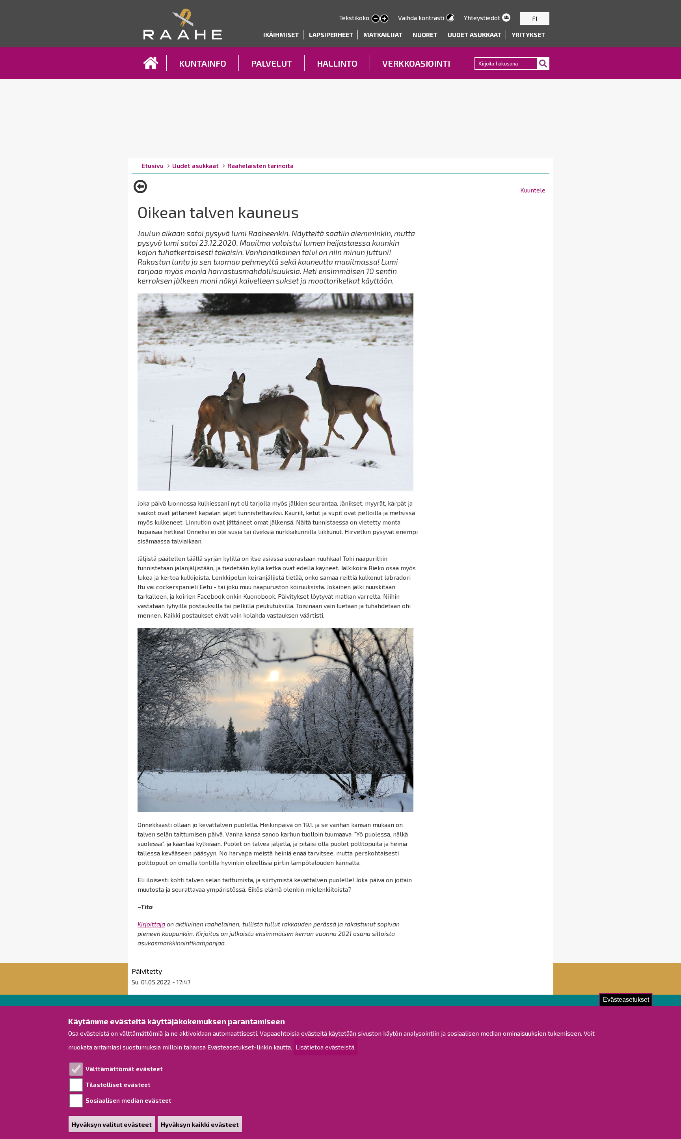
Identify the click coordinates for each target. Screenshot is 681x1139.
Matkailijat (383, 34)
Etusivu (151, 63)
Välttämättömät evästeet (124, 1068)
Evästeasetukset (626, 999)
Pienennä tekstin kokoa (375, 19)
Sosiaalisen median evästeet (128, 1100)
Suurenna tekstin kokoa (384, 19)
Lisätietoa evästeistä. (325, 1047)
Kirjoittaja (151, 924)
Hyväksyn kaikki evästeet (200, 1124)
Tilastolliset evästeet (118, 1084)
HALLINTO (337, 63)
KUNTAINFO (202, 63)
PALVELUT (271, 63)
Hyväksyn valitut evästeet (112, 1124)
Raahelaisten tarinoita (260, 165)
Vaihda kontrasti (421, 17)
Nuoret (425, 34)
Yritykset (528, 34)
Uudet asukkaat (475, 34)
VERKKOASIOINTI (416, 63)
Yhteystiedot (482, 17)
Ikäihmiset (281, 34)
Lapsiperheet (331, 34)
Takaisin (140, 189)
